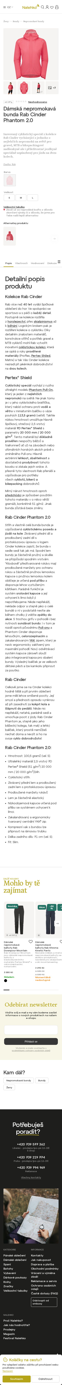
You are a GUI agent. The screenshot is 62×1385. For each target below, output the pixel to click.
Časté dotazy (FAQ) (44, 1293)
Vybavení (9, 1273)
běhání (12, 325)
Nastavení (8, 1371)
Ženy (9, 1087)
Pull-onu (44, 627)
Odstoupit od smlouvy (41, 1302)
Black (5, 980)
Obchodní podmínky (45, 1268)
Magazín (9, 1333)
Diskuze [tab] (52, 263)
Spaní (7, 1264)
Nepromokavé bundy (18, 1080)
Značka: (9, 164)
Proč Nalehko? (13, 1320)
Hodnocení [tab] (37, 263)
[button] (57, 924)
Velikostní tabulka (13, 207)
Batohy (8, 1268)
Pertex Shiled (40, 355)
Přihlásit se (31, 1041)
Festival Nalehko (14, 1338)
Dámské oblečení (14, 1259)
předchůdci (13, 495)
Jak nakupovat (41, 1259)
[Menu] (4, 7)
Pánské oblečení (14, 1255)
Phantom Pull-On (41, 389)
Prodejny (9, 1329)
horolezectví (16, 321)
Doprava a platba (42, 1264)
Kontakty (37, 1255)
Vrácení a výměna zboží (43, 1274)
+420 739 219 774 (31, 1157)
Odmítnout (45, 1378)
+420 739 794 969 (31, 1167)
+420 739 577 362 (31, 1144)
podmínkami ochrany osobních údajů (31, 1050)
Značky (8, 1286)
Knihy (7, 1281)
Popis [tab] (8, 263)
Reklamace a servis (44, 1281)
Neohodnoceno (37, 102)
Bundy (41, 1080)
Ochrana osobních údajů (43, 1287)
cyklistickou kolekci (32, 347)
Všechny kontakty (31, 1177)
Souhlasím (16, 1378)
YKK (32, 640)
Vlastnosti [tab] (21, 263)
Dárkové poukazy (15, 1277)
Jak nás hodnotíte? (16, 1325)
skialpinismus (43, 321)
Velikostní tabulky (15, 1290)
